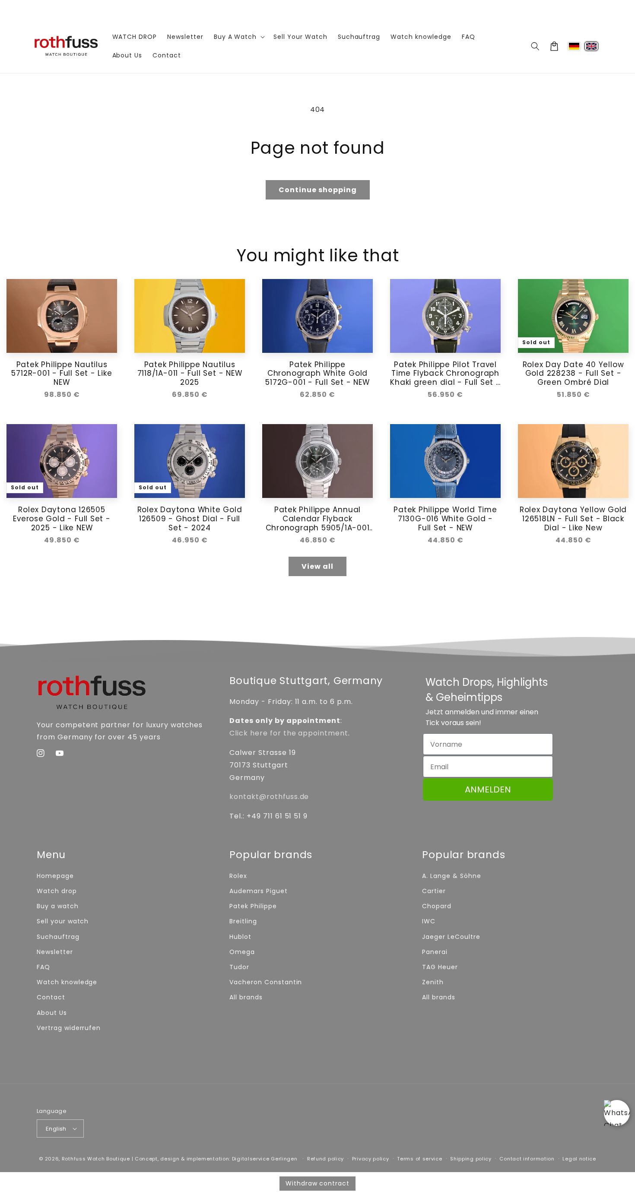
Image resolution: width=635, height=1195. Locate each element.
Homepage (55, 876)
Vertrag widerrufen (69, 1028)
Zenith (433, 982)
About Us (52, 1012)
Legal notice (579, 1158)
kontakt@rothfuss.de (269, 797)
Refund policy (325, 1158)
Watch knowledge (67, 982)
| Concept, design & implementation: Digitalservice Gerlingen (215, 1158)
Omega (242, 952)
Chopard (436, 906)
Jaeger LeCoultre (451, 936)
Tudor (239, 967)
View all (317, 566)
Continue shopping (318, 190)
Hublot (240, 936)
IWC (428, 921)
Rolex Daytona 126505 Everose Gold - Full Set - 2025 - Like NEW (62, 518)
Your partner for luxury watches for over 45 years (318, 9)
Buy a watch (58, 906)
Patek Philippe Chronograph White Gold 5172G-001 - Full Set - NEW (317, 373)
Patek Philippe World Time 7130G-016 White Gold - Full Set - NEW (445, 518)
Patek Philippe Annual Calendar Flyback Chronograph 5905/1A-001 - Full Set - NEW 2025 (318, 518)
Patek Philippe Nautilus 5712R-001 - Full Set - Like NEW (61, 373)
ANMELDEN (488, 789)
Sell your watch (63, 921)
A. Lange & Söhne (451, 876)
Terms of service (419, 1158)
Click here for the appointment (288, 733)
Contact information (526, 1158)
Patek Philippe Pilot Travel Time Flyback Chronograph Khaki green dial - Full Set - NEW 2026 (445, 373)
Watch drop (57, 891)
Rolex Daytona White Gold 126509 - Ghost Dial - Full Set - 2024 (189, 518)
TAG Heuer (440, 967)
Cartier (434, 891)
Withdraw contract (317, 1183)
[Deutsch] (574, 46)
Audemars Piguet (258, 891)
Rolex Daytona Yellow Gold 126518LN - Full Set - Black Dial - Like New (573, 518)
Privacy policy (370, 1158)
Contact (51, 997)
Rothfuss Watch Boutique (96, 1158)
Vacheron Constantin (265, 982)
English (56, 1129)
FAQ (43, 967)
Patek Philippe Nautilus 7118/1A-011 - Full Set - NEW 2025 (189, 373)
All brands (246, 997)
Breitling (243, 921)
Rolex (238, 876)
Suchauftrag (58, 936)
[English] (591, 46)
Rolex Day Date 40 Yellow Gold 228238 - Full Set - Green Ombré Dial (573, 373)
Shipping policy (471, 1158)
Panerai (435, 952)
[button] (535, 46)
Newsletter (55, 952)
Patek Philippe (252, 906)
